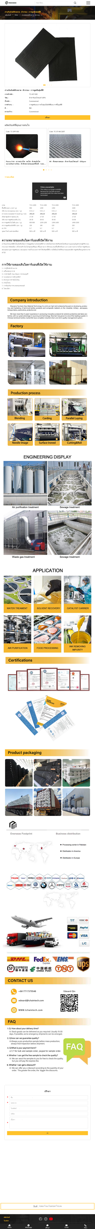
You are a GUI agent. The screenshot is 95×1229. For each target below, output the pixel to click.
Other (16, 15)
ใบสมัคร (6, 1221)
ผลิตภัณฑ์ (8, 15)
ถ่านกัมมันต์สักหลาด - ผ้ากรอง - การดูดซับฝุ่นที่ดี (33, 15)
